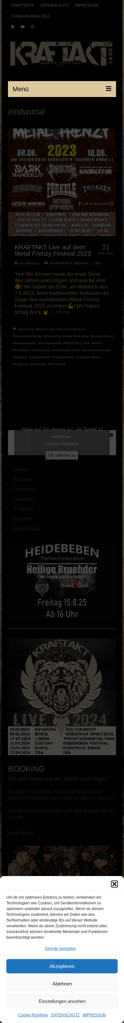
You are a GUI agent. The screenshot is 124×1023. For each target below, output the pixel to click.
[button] (114, 884)
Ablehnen (62, 983)
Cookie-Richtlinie (33, 1015)
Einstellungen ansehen (62, 1001)
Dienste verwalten (60, 948)
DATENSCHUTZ (65, 1015)
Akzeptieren (62, 966)
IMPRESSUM (94, 1015)
